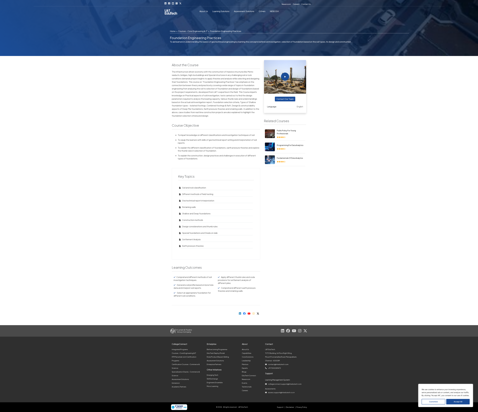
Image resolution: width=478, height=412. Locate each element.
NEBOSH (274, 11)
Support (280, 407)
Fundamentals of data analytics (290, 158)
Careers (296, 4)
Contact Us (306, 4)
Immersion (176, 383)
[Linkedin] (165, 3)
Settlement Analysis (191, 239)
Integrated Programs (180, 349)
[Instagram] (177, 3)
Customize (433, 402)
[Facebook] (169, 3)
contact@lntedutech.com (278, 364)
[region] (445, 395)
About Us (203, 11)
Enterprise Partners (214, 364)
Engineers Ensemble (215, 383)
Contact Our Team (285, 99)
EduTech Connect (249, 376)
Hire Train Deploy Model (216, 353)
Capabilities (246, 353)
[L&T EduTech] (170, 12)
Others (262, 11)
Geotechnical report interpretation (198, 200)
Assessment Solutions (180, 379)
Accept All (458, 402)
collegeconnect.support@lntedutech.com (284, 384)
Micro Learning (212, 386)
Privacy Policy (301, 407)
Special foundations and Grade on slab (200, 233)
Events (244, 383)
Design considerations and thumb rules (200, 226)
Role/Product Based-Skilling (218, 357)
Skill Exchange (212, 379)
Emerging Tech (212, 375)
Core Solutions (247, 357)
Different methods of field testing (197, 194)
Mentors (245, 364)
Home (173, 31)
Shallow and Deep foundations (196, 213)
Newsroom (286, 4)
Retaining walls (189, 207)
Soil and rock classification (194, 187)
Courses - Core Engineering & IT (192, 31)
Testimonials (247, 387)
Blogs (244, 372)
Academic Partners (179, 387)
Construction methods (192, 220)
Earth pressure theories (193, 246)
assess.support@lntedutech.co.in (281, 392)
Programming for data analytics (290, 145)
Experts (245, 368)
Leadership (246, 361)
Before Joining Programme (217, 349)
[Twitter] (180, 3)
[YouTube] (173, 3)
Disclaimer (290, 407)
